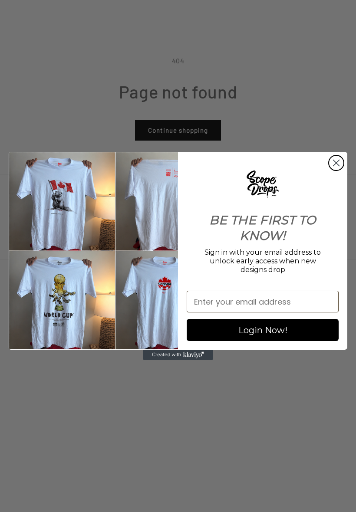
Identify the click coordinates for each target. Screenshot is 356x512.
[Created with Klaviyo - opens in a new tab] (178, 355)
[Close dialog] (336, 163)
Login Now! (262, 330)
